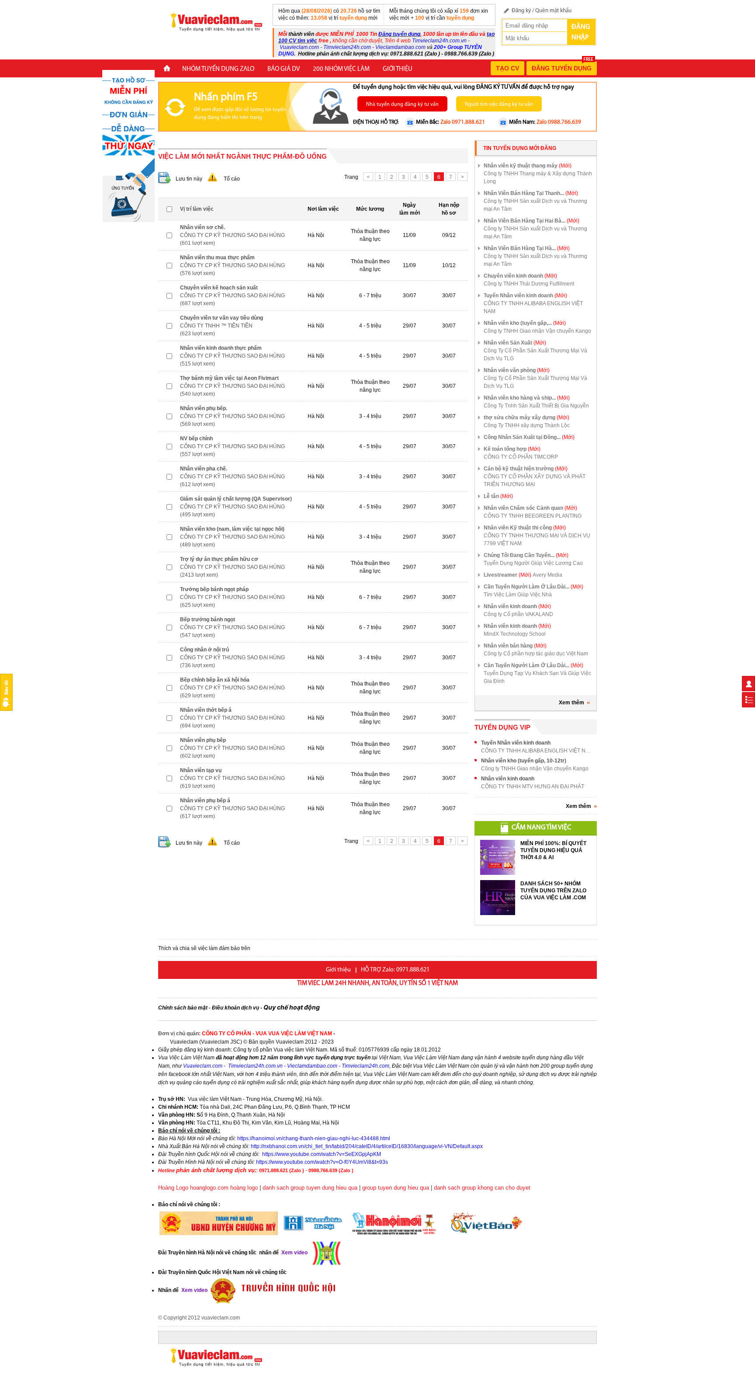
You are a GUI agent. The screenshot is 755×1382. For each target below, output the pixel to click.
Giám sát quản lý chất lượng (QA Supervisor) (236, 499)
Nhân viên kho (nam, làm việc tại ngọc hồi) (232, 529)
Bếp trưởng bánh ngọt (207, 619)
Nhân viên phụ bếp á (205, 800)
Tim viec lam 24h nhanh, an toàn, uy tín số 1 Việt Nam (377, 983)
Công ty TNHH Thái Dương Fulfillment (529, 284)
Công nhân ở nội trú (204, 650)
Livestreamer (507, 575)
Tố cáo (232, 179)
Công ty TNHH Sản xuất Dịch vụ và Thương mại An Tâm (535, 205)
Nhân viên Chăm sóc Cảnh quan (530, 508)
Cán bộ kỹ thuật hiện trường (526, 469)
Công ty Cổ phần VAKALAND (518, 614)
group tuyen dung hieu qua (395, 1187)
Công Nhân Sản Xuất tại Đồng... (529, 437)
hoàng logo (244, 1187)
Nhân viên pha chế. (203, 469)
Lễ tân (498, 496)
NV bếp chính (196, 438)
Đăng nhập (580, 32)
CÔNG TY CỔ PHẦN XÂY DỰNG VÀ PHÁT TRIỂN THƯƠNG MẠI (534, 480)
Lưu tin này (189, 179)
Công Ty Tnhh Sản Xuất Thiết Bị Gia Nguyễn (536, 406)
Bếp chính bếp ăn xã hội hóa (214, 680)
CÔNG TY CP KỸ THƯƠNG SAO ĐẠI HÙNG (232, 235)
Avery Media (547, 575)
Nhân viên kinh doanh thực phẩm (221, 348)
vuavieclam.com (220, 1318)
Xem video (194, 1290)
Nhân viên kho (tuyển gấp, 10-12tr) (523, 761)
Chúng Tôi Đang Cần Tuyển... (526, 555)
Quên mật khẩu (553, 11)
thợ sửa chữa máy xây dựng (526, 417)
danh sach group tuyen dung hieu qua (310, 1187)
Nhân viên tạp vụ (201, 770)
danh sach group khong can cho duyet (482, 1187)
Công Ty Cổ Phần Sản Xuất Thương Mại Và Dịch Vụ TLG (535, 355)
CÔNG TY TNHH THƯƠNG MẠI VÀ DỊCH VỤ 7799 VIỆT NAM (537, 540)
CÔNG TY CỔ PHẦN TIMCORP (521, 457)
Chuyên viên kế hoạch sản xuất (219, 288)
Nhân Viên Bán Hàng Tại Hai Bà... (531, 221)
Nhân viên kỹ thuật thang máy (527, 166)
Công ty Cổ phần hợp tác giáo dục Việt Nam (536, 654)
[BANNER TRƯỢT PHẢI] (128, 146)
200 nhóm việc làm (341, 69)
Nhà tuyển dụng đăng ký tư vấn (402, 104)
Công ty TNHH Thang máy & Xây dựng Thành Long (538, 177)
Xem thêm (571, 703)
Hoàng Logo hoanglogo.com (193, 1187)
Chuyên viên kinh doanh (520, 276)
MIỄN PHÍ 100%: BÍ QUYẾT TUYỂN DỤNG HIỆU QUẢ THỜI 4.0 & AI (553, 850)
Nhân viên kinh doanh (517, 606)
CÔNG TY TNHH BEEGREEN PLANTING (533, 516)
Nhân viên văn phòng (517, 370)
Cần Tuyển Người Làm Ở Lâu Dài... (533, 587)
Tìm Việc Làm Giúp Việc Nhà (518, 595)
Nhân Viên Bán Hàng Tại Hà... (527, 248)
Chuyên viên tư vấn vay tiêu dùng (221, 318)
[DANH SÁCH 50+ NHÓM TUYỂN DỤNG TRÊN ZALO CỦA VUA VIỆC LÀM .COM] (497, 897)
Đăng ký (521, 11)
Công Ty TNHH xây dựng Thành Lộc (527, 425)
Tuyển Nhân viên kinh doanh (525, 295)
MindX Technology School (515, 634)
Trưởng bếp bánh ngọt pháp (214, 589)
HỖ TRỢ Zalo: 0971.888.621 (395, 970)
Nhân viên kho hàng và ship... (527, 398)
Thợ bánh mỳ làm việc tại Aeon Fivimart (229, 378)
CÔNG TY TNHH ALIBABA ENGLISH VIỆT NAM (533, 307)
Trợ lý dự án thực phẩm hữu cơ (219, 559)
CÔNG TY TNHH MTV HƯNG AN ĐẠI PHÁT (532, 786)
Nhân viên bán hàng (515, 646)
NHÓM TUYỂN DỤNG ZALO (218, 69)
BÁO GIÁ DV (283, 69)
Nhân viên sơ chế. (202, 227)
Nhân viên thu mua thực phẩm (217, 257)
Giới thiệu (397, 69)
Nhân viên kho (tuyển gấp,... (525, 323)
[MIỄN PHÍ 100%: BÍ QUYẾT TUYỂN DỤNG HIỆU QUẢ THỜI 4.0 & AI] (497, 857)
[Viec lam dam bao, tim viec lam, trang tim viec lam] (212, 21)
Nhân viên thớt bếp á (206, 710)
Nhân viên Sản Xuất (515, 343)
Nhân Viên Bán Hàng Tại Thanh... (531, 193)
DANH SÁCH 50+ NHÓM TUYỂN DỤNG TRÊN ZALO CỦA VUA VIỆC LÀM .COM (553, 891)
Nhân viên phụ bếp (203, 740)
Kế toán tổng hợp (512, 449)
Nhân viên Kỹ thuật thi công (525, 528)
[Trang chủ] (167, 69)
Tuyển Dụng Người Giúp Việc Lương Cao (533, 563)
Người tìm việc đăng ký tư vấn (499, 104)
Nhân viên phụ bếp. (203, 408)
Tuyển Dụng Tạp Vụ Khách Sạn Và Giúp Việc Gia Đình (537, 677)
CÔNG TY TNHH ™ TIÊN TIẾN (216, 326)
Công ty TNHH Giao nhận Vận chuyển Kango (537, 331)
